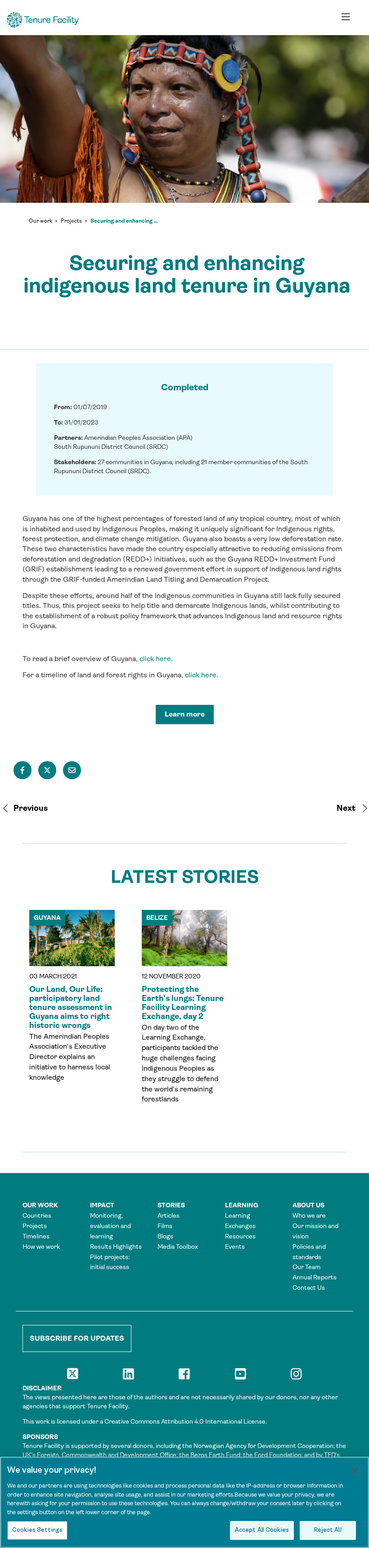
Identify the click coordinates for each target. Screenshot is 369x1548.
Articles (169, 1215)
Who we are (309, 1215)
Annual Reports (314, 1277)
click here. (156, 658)
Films (165, 1225)
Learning (241, 1205)
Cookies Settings (37, 1530)
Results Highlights (116, 1246)
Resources (240, 1236)
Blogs (165, 1236)
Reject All (327, 1530)
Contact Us (308, 1287)
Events (235, 1246)
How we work (41, 1246)
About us (308, 1205)
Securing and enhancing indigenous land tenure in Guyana (124, 221)
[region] (184, 1502)
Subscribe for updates (77, 1338)
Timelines (36, 1236)
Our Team (306, 1266)
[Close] (354, 1471)
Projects (71, 221)
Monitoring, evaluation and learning (110, 1226)
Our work (40, 221)
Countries (36, 1215)
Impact (102, 1205)
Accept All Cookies (262, 1530)
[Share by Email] (72, 770)
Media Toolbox (178, 1246)
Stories (171, 1205)
